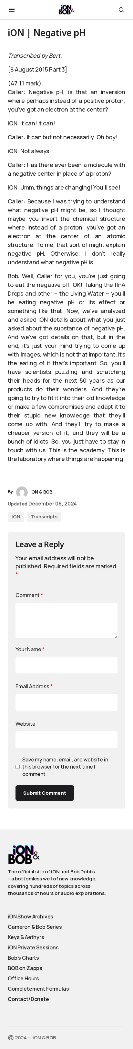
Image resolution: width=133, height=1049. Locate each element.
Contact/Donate (28, 999)
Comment (29, 595)
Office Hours (23, 978)
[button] (11, 10)
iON (16, 516)
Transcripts (44, 516)
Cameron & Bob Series (35, 926)
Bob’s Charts (23, 957)
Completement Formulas (38, 988)
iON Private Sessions (33, 947)
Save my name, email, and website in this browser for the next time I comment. (65, 767)
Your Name (30, 649)
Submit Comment (44, 792)
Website (25, 723)
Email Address (34, 686)
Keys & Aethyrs (26, 937)
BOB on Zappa (25, 968)
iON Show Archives (30, 916)
